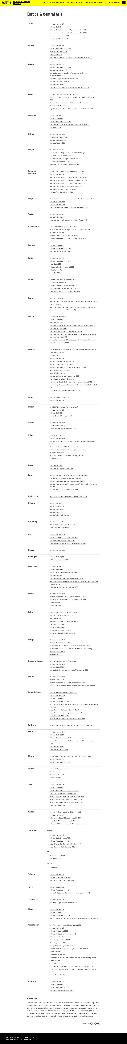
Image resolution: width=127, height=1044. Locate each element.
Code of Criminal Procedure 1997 (61, 615)
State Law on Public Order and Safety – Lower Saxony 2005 (71, 382)
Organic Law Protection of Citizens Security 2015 (67, 802)
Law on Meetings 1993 (57, 509)
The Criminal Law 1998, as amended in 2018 (65, 478)
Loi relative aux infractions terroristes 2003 (65, 165)
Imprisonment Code (56, 322)
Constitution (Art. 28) (57, 204)
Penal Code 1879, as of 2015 (60, 528)
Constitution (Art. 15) (57, 64)
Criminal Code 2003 (57, 557)
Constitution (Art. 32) (57, 534)
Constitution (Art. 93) (57, 594)
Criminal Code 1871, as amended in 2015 (64, 361)
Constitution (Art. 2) (57, 174)
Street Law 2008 (55, 859)
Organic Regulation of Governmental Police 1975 (67, 796)
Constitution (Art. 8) (57, 45)
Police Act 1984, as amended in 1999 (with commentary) (69, 824)
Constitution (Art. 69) (57, 423)
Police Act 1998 (55, 778)
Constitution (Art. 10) (57, 835)
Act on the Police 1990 (58, 627)
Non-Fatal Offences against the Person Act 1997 (67, 456)
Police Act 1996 (55, 952)
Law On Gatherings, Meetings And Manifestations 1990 (69, 207)
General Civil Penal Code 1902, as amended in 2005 (68, 600)
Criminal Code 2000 (57, 506)
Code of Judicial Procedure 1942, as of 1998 (65, 812)
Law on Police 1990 (56, 512)
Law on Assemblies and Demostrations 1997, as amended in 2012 (72, 325)
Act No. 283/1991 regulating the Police (63, 227)
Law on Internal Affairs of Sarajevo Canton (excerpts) (68, 180)
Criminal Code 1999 (57, 118)
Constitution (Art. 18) (57, 150)
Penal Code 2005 (56, 54)
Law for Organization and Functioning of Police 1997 (68, 33)
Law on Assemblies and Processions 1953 (64, 376)
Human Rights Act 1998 (58, 943)
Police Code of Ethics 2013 (59, 343)
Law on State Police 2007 (59, 39)
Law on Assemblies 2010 (58, 70)
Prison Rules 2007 (56, 459)
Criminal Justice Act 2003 (59, 931)
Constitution (54, 772)
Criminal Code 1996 (57, 698)
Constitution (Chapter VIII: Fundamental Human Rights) (69, 475)
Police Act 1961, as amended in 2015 (62, 540)
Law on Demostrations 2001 (59, 36)
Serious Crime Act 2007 (58, 975)
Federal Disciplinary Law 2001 (60, 370)
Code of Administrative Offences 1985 (63, 661)
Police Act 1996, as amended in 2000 (63, 429)
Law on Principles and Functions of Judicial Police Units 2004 (71, 57)
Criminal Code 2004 (57, 680)
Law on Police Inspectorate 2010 (61, 468)
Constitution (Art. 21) (57, 24)
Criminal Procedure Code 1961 (60, 915)
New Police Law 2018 (57, 856)
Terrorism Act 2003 (56, 654)
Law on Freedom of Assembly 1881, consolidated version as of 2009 (74, 301)
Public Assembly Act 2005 (59, 560)
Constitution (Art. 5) (57, 400)
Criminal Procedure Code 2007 (60, 841)
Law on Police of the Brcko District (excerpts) (66, 186)
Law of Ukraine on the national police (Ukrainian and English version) (74, 918)
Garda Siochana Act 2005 (59, 453)
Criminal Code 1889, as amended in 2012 (64, 286)
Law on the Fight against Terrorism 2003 (64, 903)
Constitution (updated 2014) (60, 162)
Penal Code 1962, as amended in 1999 (63, 821)
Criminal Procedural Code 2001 (61, 701)
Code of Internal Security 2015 (60, 298)
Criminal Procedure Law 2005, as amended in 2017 (67, 481)
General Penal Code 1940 (58, 426)
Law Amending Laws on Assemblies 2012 (64, 621)
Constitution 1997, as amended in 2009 (63, 612)
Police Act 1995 (55, 603)
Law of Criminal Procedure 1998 (61, 416)
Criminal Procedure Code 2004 (60, 643)
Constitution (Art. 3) (57, 900)
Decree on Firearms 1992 (58, 137)
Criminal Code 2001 (57, 912)
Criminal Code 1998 (57, 245)
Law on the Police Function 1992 (61, 156)
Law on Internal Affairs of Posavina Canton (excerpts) (68, 177)
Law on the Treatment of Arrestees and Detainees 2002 (69, 87)
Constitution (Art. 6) (57, 233)
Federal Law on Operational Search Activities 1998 (67, 718)
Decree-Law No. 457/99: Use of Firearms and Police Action (70, 646)
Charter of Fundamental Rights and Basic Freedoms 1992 (70, 230)
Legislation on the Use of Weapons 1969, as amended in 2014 (71, 109)
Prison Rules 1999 (56, 963)
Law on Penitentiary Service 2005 (61, 81)
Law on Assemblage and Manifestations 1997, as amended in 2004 (73, 340)
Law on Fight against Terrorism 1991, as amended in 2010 (70, 893)
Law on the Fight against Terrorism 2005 (64, 79)
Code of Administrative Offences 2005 (63, 692)
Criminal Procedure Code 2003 (60, 261)
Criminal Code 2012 (57, 413)
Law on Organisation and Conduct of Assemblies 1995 (69, 670)
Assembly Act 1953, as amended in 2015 (64, 94)
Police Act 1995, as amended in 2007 (63, 288)
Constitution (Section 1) (58, 317)
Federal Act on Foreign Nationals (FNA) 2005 (65, 844)
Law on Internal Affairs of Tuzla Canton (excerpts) (67, 183)
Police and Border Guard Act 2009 (62, 267)
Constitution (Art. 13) (57, 982)
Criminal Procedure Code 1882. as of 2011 (64, 790)
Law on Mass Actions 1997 (59, 140)
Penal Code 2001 (56, 264)
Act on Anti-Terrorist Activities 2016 (62, 633)
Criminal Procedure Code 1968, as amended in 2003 (68, 683)
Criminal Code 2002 (57, 667)
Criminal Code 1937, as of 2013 (60, 838)
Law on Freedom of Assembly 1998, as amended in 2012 (69, 124)
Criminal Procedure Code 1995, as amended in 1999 (68, 30)
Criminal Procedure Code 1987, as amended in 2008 (68, 367)
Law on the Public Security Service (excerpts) (66, 331)
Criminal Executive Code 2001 (60, 877)
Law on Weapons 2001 (57, 143)
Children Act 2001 (56, 435)
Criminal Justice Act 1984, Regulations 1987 (65, 447)
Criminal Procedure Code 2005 (60, 762)
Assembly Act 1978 (56, 355)
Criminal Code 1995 (57, 27)
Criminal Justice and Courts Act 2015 (63, 934)
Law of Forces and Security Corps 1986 (63, 793)
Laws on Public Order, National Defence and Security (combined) (72, 686)
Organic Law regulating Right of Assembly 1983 (66, 799)
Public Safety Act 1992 (58, 805)
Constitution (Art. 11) (57, 567)
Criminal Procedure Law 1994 (60, 987)
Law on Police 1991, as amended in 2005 (64, 490)
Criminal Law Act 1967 (57, 937)
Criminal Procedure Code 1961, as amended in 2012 (68, 239)
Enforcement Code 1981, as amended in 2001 (65, 818)
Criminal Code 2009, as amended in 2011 (64, 236)
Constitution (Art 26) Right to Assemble (64, 159)
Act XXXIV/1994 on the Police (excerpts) (64, 407)
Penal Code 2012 (56, 304)
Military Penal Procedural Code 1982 (62, 525)
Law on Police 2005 (57, 746)
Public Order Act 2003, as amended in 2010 (65, 291)
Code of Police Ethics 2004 (59, 397)
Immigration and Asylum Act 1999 (61, 946)
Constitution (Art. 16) (57, 258)
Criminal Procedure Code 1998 (60, 48)
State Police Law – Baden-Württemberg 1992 (65, 390)
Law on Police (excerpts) (58, 328)
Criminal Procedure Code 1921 (60, 570)
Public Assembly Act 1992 (59, 749)
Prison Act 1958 (55, 606)
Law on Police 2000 (57, 217)
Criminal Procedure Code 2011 (60, 738)
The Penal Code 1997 (57, 624)
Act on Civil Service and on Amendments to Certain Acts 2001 (72, 756)
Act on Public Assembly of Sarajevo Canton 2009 (67, 171)
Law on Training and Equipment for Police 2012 (66, 578)
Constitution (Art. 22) (57, 677)
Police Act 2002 (55, 127)
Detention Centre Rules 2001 (60, 940)
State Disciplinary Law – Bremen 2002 (63, 379)
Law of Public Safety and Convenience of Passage (67, 153)
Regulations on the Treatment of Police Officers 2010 (68, 220)
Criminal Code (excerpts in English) (62, 364)
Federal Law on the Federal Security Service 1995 (67, 710)
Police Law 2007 (55, 868)
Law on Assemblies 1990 (58, 618)
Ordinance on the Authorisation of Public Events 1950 (68, 496)
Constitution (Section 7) (58, 283)
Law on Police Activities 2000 (60, 515)
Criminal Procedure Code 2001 (60, 248)
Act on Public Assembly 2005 (60, 769)
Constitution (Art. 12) (57, 503)
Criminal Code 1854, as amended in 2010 (64, 537)
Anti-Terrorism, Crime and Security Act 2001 (65, 925)
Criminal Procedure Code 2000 (60, 121)
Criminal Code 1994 (57, 984)
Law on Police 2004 (57, 84)
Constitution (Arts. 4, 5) (58, 815)
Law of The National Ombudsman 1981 (63, 572)
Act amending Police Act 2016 (60, 630)
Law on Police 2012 (56, 465)
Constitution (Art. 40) (57, 438)
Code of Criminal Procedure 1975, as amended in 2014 (69, 103)
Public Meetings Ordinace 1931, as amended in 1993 (68, 543)
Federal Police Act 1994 (58, 373)
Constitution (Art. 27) (57, 115)
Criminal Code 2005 (57, 735)
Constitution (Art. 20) (57, 550)
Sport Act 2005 (55, 273)
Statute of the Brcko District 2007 (62, 192)
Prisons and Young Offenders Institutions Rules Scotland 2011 (71, 966)
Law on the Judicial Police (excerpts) (63, 189)
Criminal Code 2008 (57, 775)
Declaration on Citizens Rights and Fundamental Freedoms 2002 (72, 725)
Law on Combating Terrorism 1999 (62, 880)
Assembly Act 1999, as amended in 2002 (64, 280)
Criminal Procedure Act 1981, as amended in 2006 (67, 597)
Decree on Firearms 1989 (58, 51)
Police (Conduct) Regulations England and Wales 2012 (69, 949)
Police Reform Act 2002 (58, 955)
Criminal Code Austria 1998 (59, 106)
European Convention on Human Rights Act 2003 (67, 450)
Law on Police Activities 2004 (60, 251)
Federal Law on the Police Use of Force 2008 (65, 847)
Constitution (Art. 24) (57, 134)
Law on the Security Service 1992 (61, 990)
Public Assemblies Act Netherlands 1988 (64, 587)
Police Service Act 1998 (58, 270)
